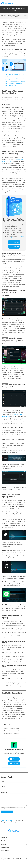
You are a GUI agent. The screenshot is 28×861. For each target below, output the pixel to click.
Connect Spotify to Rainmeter (11, 733)
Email (3, 786)
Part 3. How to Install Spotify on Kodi (15, 81)
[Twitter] (11, 17)
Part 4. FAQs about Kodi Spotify (13, 83)
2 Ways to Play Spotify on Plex (12, 728)
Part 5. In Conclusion (10, 85)
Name (3, 781)
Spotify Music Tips (11, 820)
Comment (4, 792)
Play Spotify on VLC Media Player (12, 731)
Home (2, 820)
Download (16, 242)
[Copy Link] (13, 17)
